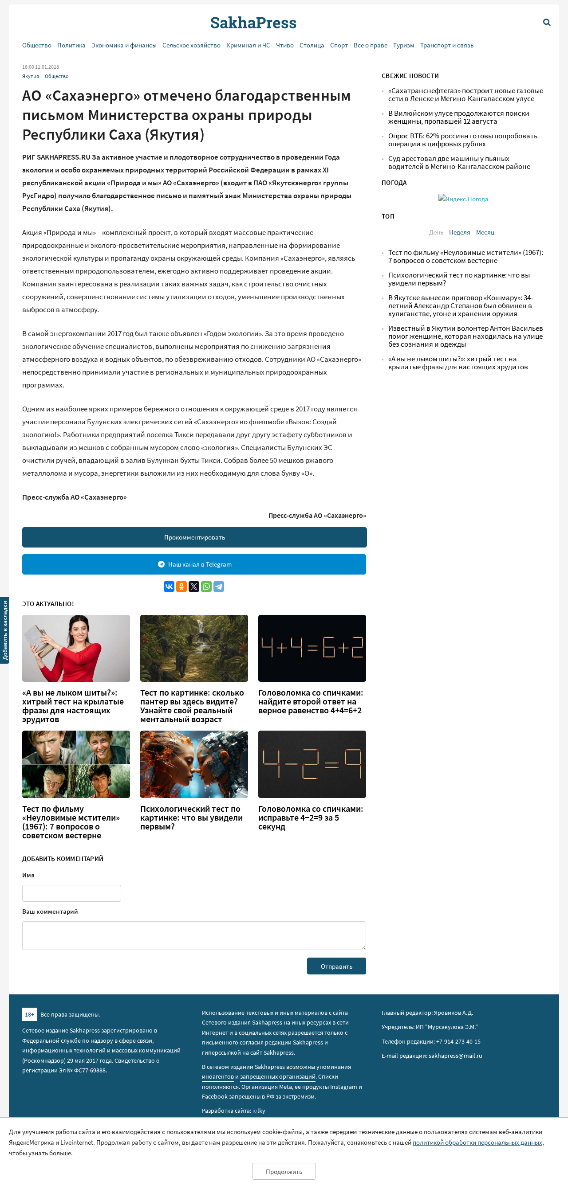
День (436, 232)
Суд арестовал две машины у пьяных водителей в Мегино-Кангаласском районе (459, 162)
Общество (36, 45)
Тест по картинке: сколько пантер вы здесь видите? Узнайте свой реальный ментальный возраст (192, 705)
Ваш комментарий (50, 911)
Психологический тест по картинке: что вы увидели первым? (191, 817)
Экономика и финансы (124, 45)
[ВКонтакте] (169, 586)
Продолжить (284, 1171)
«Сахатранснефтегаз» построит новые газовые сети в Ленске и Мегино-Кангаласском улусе (465, 94)
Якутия (30, 76)
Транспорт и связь (446, 45)
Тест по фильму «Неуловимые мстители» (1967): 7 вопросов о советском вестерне (71, 822)
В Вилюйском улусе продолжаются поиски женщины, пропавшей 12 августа (458, 117)
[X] (194, 586)
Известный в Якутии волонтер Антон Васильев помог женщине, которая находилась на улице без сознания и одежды (465, 336)
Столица (312, 45)
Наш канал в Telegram (200, 564)
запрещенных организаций (278, 1076)
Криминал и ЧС (248, 45)
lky (258, 1111)
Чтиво (285, 45)
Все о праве (370, 45)
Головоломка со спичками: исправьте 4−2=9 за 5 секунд (310, 817)
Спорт (339, 45)
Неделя (459, 232)
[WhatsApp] (206, 586)
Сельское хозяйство (191, 45)
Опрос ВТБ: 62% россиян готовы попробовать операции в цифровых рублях (462, 140)
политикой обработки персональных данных (477, 1142)
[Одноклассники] (181, 586)
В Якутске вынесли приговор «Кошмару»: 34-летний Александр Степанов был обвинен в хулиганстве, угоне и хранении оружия (460, 305)
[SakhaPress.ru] (5, 632)
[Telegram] (218, 586)
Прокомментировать (194, 537)
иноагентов (218, 1076)
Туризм (403, 45)
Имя (28, 875)
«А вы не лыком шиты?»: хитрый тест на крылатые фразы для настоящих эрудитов (73, 705)
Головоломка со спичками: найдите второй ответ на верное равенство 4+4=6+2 (310, 701)
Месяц (485, 232)
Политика (71, 45)
